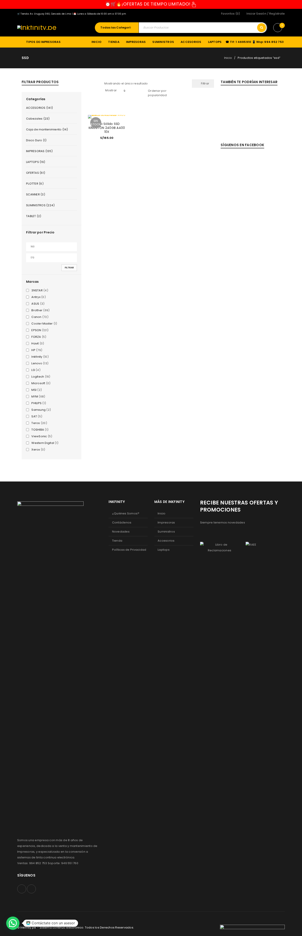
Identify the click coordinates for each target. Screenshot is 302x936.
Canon (36, 317)
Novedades (121, 531)
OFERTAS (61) (35, 173)
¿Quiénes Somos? (126, 513)
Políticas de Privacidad (129, 550)
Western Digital (42, 443)
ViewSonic (39, 436)
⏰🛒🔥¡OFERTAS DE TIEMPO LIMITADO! (148, 4)
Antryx (35, 297)
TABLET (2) (33, 216)
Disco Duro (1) (36, 140)
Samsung (38, 410)
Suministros (166, 531)
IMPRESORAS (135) (39, 151)
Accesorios (166, 541)
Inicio (228, 58)
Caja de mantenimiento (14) (47, 129)
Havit (35, 344)
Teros (35, 423)
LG (33, 370)
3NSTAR (37, 290)
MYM (34, 397)
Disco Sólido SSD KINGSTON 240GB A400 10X (107, 128)
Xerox (35, 450)
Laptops (164, 550)
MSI (33, 390)
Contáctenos (122, 522)
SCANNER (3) (35, 194)
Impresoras (166, 522)
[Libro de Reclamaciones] (219, 547)
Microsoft (38, 383)
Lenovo (36, 363)
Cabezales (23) (38, 119)
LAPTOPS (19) (35, 162)
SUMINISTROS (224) (40, 205)
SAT (34, 416)
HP (33, 350)
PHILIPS (36, 403)
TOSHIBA (37, 430)
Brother (36, 310)
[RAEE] (251, 545)
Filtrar (69, 267)
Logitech (37, 377)
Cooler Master (42, 324)
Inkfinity (36, 357)
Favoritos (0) (230, 13)
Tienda (117, 541)
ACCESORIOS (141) (39, 108)
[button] (12, 923)
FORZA (36, 337)
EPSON (36, 330)
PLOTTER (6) (35, 183)
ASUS (35, 304)
